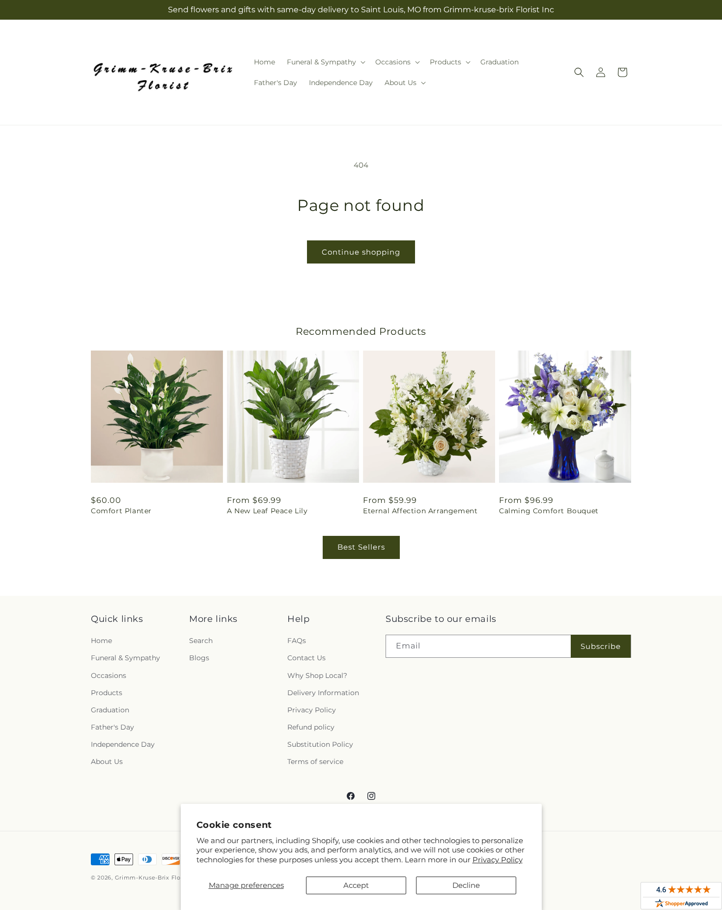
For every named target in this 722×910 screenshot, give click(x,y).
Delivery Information (323, 692)
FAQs (296, 640)
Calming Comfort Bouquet (549, 510)
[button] (325, 62)
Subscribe (601, 646)
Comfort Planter (121, 510)
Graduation (110, 709)
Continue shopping (361, 252)
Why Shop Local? (317, 675)
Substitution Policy (320, 744)
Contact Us (306, 657)
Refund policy (310, 727)
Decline (466, 885)
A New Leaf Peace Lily (267, 510)
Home (101, 640)
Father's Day (112, 727)
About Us (107, 761)
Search (201, 640)
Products (106, 692)
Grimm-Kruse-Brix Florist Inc (158, 877)
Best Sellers (361, 547)
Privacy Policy (497, 859)
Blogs (199, 657)
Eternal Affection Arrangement (420, 510)
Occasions (108, 675)
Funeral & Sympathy (125, 657)
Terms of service (315, 761)
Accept (356, 885)
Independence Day (123, 744)
